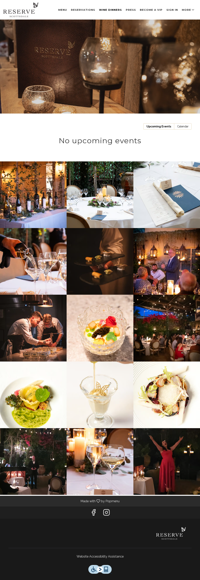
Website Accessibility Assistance (100, 556)
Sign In (172, 9)
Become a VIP (151, 9)
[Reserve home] (20, 10)
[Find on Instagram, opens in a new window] (106, 513)
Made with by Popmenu (61, 501)
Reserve (171, 533)
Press (131, 9)
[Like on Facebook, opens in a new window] (93, 513)
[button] (188, 10)
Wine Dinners (110, 9)
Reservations (83, 9)
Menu (62, 9)
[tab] (158, 126)
